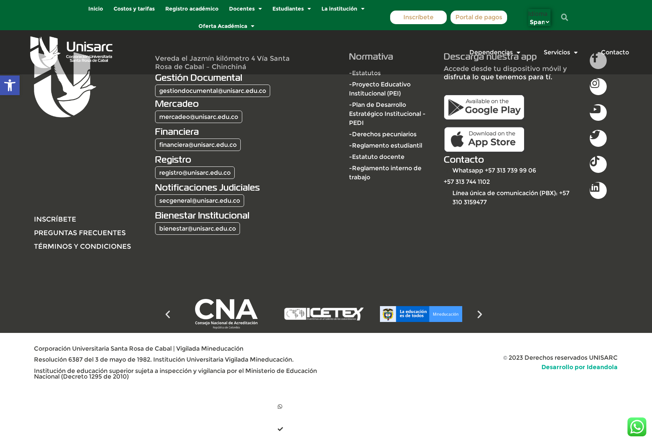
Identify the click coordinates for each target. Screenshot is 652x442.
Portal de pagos (478, 17)
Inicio (96, 8)
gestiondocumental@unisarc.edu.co (212, 90)
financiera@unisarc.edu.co (198, 144)
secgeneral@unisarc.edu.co (199, 200)
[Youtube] (598, 112)
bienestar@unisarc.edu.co (197, 228)
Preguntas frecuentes (80, 233)
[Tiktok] (598, 164)
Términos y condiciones (82, 246)
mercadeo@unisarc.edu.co (198, 116)
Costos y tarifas (134, 8)
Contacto (615, 52)
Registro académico (192, 8)
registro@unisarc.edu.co (195, 172)
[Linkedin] (598, 190)
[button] (10, 85)
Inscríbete (418, 17)
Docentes (242, 8)
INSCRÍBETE (55, 219)
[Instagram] (598, 86)
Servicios (557, 52)
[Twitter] (598, 138)
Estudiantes (288, 8)
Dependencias (491, 52)
